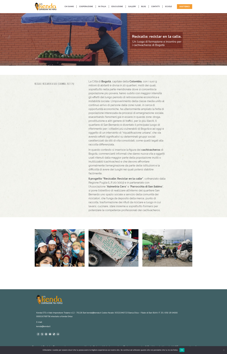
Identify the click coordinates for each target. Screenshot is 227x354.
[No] (223, 350)
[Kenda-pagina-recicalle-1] (60, 248)
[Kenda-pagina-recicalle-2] (167, 248)
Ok (182, 350)
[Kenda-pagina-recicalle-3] (113, 248)
